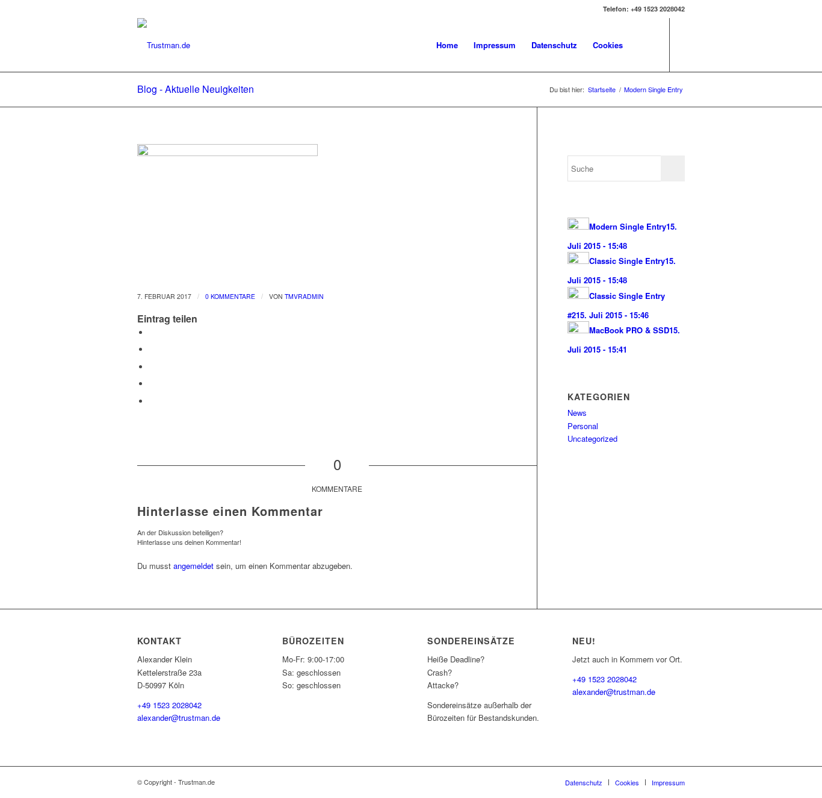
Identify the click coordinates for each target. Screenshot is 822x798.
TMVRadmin (304, 296)
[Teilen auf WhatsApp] (152, 366)
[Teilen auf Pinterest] (152, 383)
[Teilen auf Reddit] (152, 401)
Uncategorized (592, 438)
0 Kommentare (230, 296)
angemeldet (193, 565)
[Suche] (642, 45)
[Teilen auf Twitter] (152, 349)
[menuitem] (447, 45)
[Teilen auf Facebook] (152, 332)
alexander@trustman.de (178, 717)
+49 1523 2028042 (169, 705)
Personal (582, 426)
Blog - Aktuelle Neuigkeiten (195, 89)
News (577, 412)
